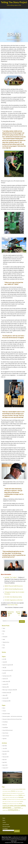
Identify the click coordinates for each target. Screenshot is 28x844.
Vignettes (5, 738)
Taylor (4, 628)
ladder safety (5, 801)
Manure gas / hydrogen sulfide (9, 689)
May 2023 (5, 759)
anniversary (8, 789)
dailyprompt (4, 793)
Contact (4, 710)
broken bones (22, 789)
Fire (3, 673)
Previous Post (11, 613)
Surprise (13, 808)
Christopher (5, 636)
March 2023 (5, 765)
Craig (4, 645)
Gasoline (4, 678)
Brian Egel (13, 789)
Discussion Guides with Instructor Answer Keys (12, 719)
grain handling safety (11, 797)
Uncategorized (6, 700)
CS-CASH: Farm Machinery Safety (13, 597)
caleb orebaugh (5, 791)
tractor (7, 810)
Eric (3, 633)
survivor (17, 808)
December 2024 (6, 751)
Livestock (4, 684)
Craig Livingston (20, 791)
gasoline (23, 795)
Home (4, 818)
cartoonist (9, 791)
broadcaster (17, 789)
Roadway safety (6, 692)
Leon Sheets (9, 801)
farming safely (8, 795)
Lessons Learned (13, 801)
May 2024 (5, 754)
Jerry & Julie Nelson (17, 799)
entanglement (14, 793)
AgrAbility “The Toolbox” (10, 577)
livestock (18, 801)
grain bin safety (5, 797)
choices (13, 791)
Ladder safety (5, 681)
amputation (4, 789)
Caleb (4, 639)
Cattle (4, 662)
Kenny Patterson (23, 799)
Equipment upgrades (7, 664)
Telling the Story (6, 642)
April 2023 (5, 762)
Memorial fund (12, 803)
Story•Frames (5, 733)
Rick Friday (16, 803)
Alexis (4, 631)
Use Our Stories (6, 735)
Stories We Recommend (8, 730)
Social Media (5, 727)
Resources (5, 724)
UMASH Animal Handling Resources (13, 589)
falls (4, 795)
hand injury (16, 797)
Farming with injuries (7, 670)
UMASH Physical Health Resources (13, 586)
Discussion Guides (6, 713)
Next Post (18, 612)
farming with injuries (15, 795)
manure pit (8, 803)
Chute (16, 791)
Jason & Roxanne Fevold (10, 799)
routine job (6, 806)
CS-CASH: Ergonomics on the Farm (13, 600)
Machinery (5, 687)
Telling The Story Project (14, 2)
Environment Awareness (20, 793)
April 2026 (5, 745)
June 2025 (5, 748)
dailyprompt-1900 (9, 793)
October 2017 (5, 767)
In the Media (5, 721)
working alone (13, 810)
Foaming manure (6, 675)
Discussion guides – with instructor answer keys (12, 716)
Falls (9, 616)
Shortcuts (5, 698)
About (4, 708)
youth (19, 810)
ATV (19, 615)
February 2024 (5, 756)
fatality (20, 795)
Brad (3, 647)
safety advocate (14, 806)
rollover (4, 695)
